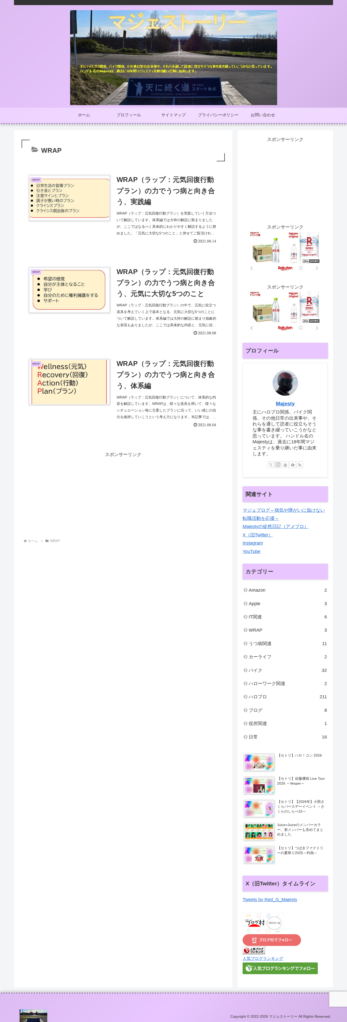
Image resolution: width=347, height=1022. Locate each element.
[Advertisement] (123, 494)
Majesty (285, 403)
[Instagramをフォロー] (278, 464)
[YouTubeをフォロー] (285, 464)
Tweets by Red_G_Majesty (270, 899)
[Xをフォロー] (270, 464)
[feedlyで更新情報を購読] (292, 464)
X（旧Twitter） (258, 534)
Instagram (253, 543)
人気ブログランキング (263, 958)
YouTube (251, 551)
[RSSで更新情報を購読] (299, 464)
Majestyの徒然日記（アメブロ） (276, 526)
